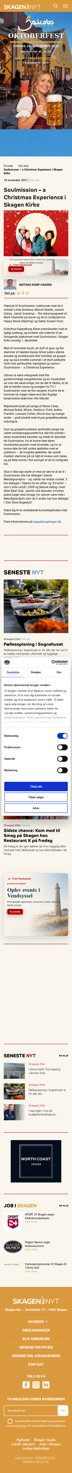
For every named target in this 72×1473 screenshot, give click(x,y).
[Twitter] (27, 293)
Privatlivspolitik (36, 1462)
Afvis (36, 808)
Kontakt (36, 1364)
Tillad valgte (36, 797)
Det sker (23, 166)
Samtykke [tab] (13, 672)
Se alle (63, 1055)
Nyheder (36, 1321)
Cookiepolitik (45, 1458)
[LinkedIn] (18, 293)
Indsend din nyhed (36, 1347)
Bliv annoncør (36, 1338)
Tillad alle (36, 786)
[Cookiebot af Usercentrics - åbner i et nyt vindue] (52, 662)
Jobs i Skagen (50, 1444)
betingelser (20, 1425)
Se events (16, 269)
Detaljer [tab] (36, 672)
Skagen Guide (45, 1440)
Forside (8, 166)
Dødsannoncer (36, 1330)
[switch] (62, 747)
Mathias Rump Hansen (35, 284)
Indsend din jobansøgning (36, 1355)
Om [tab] (59, 672)
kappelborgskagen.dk (47, 521)
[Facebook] (23, 293)
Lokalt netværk (23, 1444)
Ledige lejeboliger (36, 1448)
